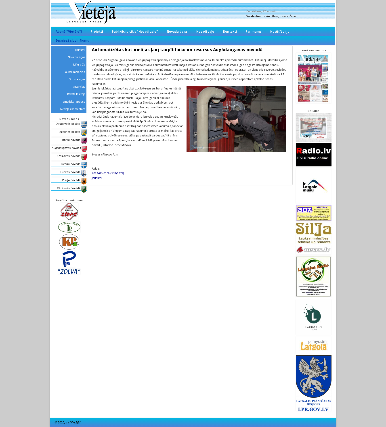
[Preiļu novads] (69, 183)
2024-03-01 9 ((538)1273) (108, 173)
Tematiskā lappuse (73, 101)
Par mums (253, 31)
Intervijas (79, 86)
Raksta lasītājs (76, 94)
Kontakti (230, 31)
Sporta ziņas (77, 79)
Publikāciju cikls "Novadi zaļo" (135, 31)
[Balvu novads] (69, 143)
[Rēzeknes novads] (69, 191)
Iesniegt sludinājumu (72, 40)
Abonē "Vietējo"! (69, 31)
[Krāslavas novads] (69, 159)
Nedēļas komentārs (72, 109)
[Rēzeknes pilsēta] (69, 135)
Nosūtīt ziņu (280, 31)
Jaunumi (97, 178)
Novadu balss (177, 31)
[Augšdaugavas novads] (69, 151)
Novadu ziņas (76, 57)
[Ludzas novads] (69, 175)
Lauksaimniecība (74, 72)
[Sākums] (193, 22)
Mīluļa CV (79, 64)
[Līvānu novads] (69, 167)
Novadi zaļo (205, 31)
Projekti (97, 31)
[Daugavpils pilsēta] (69, 127)
